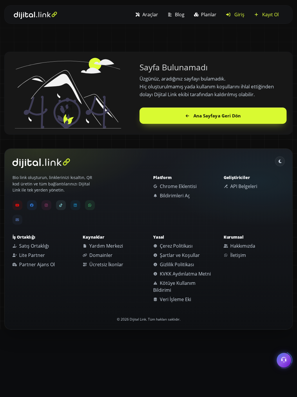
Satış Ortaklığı (33, 246)
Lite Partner (31, 255)
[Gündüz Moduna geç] (280, 161)
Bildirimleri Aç (174, 195)
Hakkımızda (242, 246)
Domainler (100, 255)
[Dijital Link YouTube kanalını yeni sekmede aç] (17, 205)
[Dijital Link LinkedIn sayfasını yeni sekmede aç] (75, 205)
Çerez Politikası (176, 246)
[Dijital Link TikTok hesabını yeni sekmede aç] (61, 205)
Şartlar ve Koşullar (179, 255)
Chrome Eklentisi (178, 186)
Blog (179, 14)
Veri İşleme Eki (175, 299)
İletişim (237, 255)
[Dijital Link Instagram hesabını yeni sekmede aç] (46, 205)
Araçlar (149, 14)
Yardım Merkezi (105, 246)
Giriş (239, 14)
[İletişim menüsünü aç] (284, 359)
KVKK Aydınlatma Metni (185, 274)
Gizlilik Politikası (176, 264)
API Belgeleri (243, 186)
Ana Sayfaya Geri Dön (217, 116)
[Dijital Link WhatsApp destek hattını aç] (90, 205)
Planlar (208, 14)
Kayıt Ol (270, 14)
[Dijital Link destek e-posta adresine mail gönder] (17, 220)
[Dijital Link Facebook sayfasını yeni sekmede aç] (32, 205)
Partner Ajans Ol (36, 264)
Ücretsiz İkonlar (105, 264)
